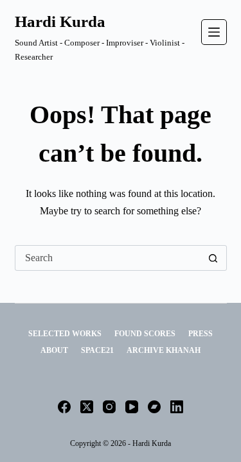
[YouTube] (131, 406)
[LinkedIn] (176, 406)
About (54, 350)
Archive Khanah (164, 350)
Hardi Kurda (60, 21)
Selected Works (65, 333)
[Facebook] (64, 406)
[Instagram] (109, 406)
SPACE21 (97, 350)
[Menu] (214, 32)
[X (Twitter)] (86, 406)
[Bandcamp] (154, 406)
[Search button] (213, 258)
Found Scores (144, 333)
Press (200, 333)
